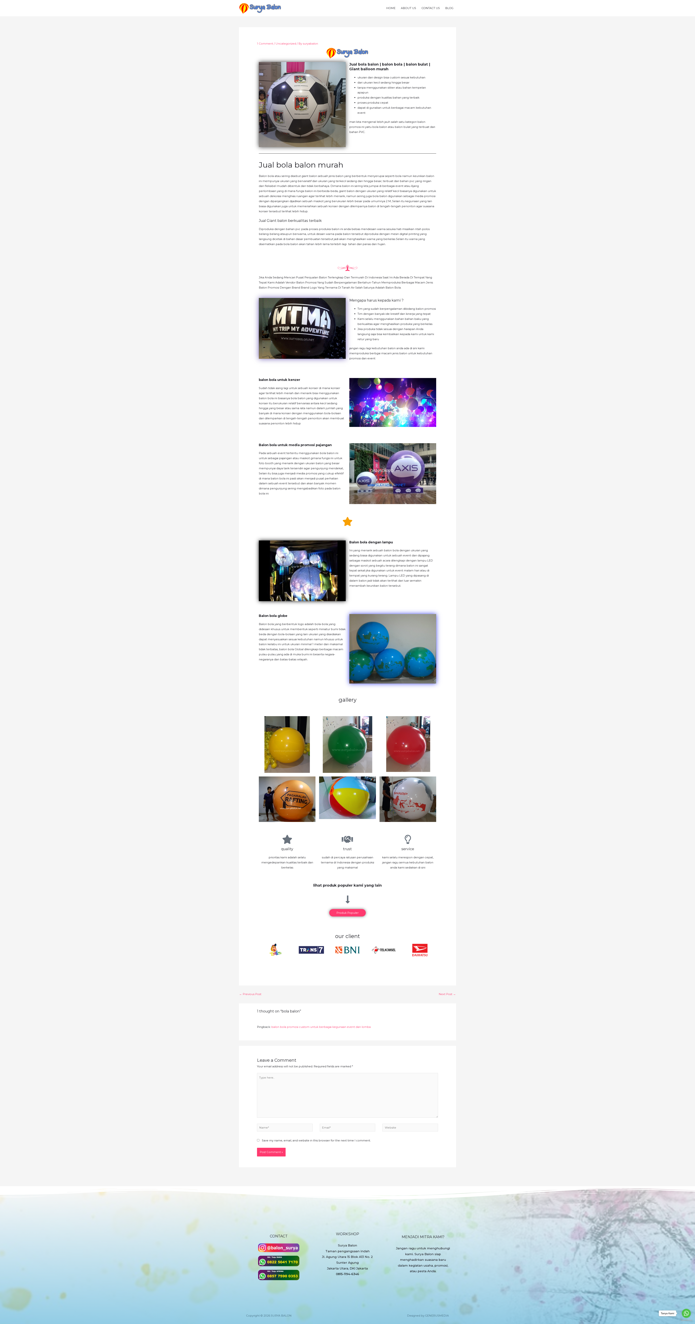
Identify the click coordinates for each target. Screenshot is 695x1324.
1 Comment (265, 43)
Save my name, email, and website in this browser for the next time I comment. (316, 1140)
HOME (390, 8)
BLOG (449, 8)
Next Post (447, 994)
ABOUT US (408, 8)
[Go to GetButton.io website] (686, 1320)
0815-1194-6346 (347, 1274)
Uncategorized (285, 43)
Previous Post (250, 994)
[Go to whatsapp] (686, 1313)
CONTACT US (431, 8)
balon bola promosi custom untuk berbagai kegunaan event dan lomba (321, 1027)
